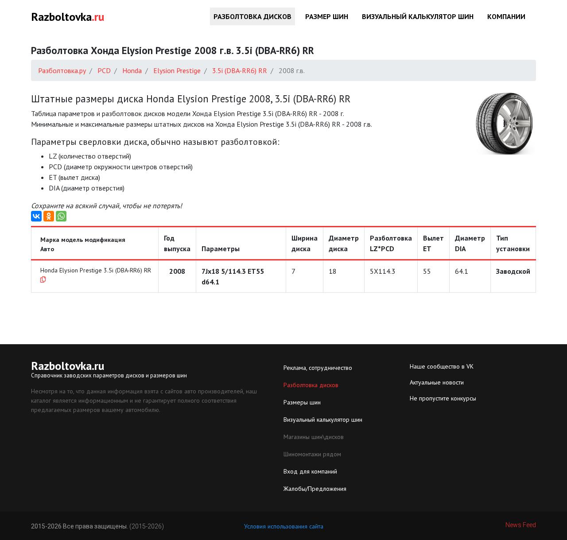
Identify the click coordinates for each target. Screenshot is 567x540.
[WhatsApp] (61, 216)
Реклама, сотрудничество (318, 368)
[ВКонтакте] (36, 216)
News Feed (520, 524)
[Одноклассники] (48, 216)
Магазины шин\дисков (314, 437)
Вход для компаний (310, 471)
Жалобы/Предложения (315, 489)
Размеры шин (302, 402)
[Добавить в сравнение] (43, 280)
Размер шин (326, 16)
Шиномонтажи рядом (312, 454)
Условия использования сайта (283, 526)
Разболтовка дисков (252, 16)
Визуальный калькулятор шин (418, 16)
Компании (506, 16)
